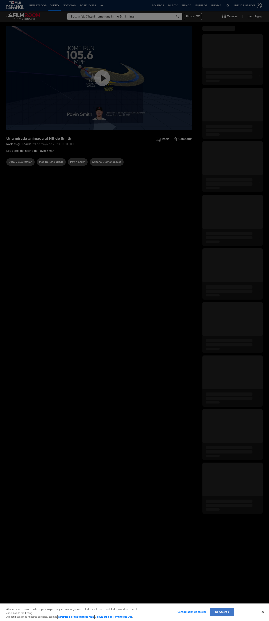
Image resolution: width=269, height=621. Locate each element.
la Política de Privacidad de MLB (76, 616)
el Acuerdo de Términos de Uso (114, 616)
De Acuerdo (222, 611)
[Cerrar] (262, 611)
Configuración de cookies (191, 611)
